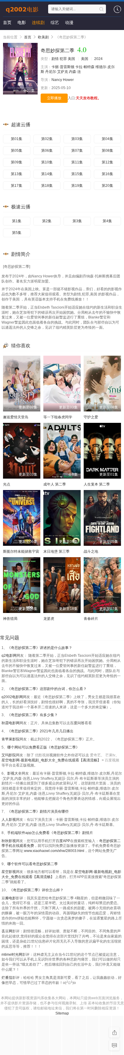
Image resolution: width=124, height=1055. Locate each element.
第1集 (16, 221)
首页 (7, 22)
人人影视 (9, 819)
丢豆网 (7, 931)
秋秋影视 (9, 841)
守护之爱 (91, 417)
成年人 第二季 (54, 484)
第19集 (77, 186)
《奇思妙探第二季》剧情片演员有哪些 (38, 811)
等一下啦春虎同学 (57, 417)
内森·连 (75, 72)
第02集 (47, 139)
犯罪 (63, 59)
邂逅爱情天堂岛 (15, 417)
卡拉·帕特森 (85, 67)
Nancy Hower (62, 80)
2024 (98, 59)
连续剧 (38, 22)
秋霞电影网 (11, 723)
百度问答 (77, 723)
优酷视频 (42, 755)
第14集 (47, 174)
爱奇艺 (95, 755)
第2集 (46, 221)
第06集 (47, 150)
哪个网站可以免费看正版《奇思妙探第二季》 (43, 747)
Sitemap (62, 1013)
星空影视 (9, 872)
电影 (21, 22)
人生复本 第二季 (97, 484)
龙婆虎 (48, 619)
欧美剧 (43, 37)
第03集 (77, 139)
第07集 (77, 150)
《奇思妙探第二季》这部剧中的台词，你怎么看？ (47, 689)
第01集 (16, 139)
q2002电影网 (12, 697)
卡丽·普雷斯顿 (62, 67)
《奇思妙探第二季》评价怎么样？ (36, 890)
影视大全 (14, 773)
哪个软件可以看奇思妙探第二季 (32, 864)
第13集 (16, 174)
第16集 (107, 174)
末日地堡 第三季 (56, 551)
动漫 (69, 22)
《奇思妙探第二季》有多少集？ (32, 715)
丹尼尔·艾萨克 (56, 72)
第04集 (107, 139)
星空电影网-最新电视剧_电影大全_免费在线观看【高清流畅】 (52, 760)
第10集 (47, 162)
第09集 (16, 162)
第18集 (47, 186)
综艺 (55, 22)
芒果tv (110, 755)
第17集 (16, 186)
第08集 (107, 150)
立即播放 (54, 98)
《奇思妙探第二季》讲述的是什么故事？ (39, 648)
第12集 (107, 162)
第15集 (77, 174)
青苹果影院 (11, 739)
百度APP (63, 841)
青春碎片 (91, 619)
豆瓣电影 (9, 898)
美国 (71, 59)
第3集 (77, 221)
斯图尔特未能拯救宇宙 (21, 551)
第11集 (77, 162)
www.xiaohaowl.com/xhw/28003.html (54, 851)
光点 (6, 484)
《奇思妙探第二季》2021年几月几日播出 (40, 731)
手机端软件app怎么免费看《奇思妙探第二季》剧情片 (50, 833)
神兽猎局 (10, 619)
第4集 (107, 221)
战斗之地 (91, 551)
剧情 (55, 59)
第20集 (107, 186)
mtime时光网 (12, 954)
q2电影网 (9, 655)
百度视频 (112, 760)
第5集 (16, 233)
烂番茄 (7, 978)
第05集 (16, 150)
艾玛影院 (9, 755)
